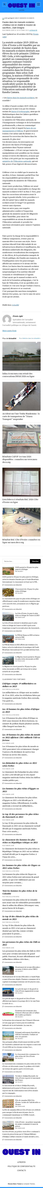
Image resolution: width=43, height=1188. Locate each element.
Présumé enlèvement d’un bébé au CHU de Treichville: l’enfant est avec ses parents (27, 1034)
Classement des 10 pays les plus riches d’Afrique (27, 590)
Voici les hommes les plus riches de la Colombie (19, 892)
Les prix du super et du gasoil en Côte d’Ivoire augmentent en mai (27, 990)
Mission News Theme (14, 1184)
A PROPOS (21, 1162)
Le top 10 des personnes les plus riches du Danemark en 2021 (20, 815)
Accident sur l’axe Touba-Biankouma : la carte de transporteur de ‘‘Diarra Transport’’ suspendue (21, 416)
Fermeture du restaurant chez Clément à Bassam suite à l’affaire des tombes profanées (27, 1013)
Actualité (33, 30)
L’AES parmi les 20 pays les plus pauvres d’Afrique (26, 568)
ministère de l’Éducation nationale (16, 161)
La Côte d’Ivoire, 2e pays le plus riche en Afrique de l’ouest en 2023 (27, 614)
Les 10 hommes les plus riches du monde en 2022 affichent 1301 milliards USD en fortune (21, 737)
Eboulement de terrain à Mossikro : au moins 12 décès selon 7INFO (28, 968)
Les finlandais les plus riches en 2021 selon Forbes (19, 764)
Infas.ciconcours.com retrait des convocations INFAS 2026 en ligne (18, 375)
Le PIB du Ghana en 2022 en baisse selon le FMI (27, 636)
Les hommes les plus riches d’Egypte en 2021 (20, 790)
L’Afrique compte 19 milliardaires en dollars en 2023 (19, 685)
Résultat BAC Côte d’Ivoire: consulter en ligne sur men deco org (21, 541)
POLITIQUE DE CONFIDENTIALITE (21, 1166)
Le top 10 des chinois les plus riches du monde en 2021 (20, 917)
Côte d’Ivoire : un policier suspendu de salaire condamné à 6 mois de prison (27, 1124)
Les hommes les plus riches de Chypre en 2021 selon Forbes (21, 866)
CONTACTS (21, 1170)
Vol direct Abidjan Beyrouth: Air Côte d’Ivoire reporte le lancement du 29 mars (27, 1078)
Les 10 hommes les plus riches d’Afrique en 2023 (20, 710)
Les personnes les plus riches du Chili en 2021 (21, 943)
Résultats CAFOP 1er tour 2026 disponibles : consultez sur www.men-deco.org (20, 459)
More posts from (9, 330)
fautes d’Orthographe (20, 111)
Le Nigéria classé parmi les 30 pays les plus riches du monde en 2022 (27, 658)
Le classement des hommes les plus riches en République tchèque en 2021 (20, 841)
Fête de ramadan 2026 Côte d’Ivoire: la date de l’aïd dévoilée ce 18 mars (27, 1102)
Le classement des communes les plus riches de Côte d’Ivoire (27, 1055)
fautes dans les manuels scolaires (20, 97)
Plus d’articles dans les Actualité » (30, 338)
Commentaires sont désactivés (13, 585)
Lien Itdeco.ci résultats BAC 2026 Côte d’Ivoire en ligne (20, 500)
